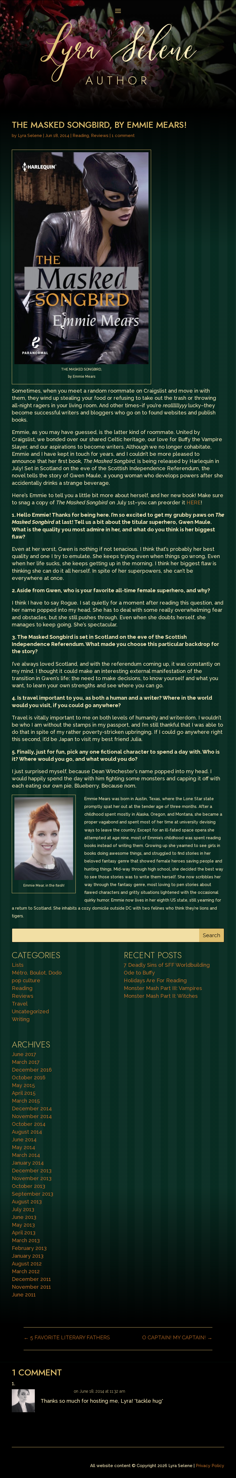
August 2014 (27, 1132)
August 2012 (27, 1264)
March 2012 (26, 1271)
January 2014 (28, 1163)
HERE (193, 502)
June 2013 (24, 1217)
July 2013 (23, 1209)
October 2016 (28, 1077)
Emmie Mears (57, 1391)
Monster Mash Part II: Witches (161, 996)
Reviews (100, 135)
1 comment (123, 135)
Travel (20, 1004)
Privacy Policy (210, 1465)
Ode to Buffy (139, 973)
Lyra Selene (30, 135)
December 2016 (32, 1070)
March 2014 (26, 1155)
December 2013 (32, 1171)
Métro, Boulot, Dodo (37, 973)
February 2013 (29, 1248)
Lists (18, 965)
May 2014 (23, 1147)
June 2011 (24, 1295)
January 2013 (27, 1256)
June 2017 (24, 1054)
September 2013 (32, 1194)
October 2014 (28, 1124)
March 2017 (26, 1062)
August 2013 (27, 1202)
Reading (81, 135)
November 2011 (31, 1287)
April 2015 (23, 1093)
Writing (21, 1019)
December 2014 (32, 1108)
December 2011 (31, 1279)
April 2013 (23, 1233)
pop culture (26, 980)
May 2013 (23, 1225)
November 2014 (32, 1116)
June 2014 (24, 1140)
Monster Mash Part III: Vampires (163, 988)
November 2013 (32, 1178)
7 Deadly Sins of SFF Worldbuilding (167, 965)
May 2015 (23, 1085)
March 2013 (26, 1240)
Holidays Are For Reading (155, 980)
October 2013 (28, 1186)
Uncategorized (30, 1011)
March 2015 (26, 1101)
